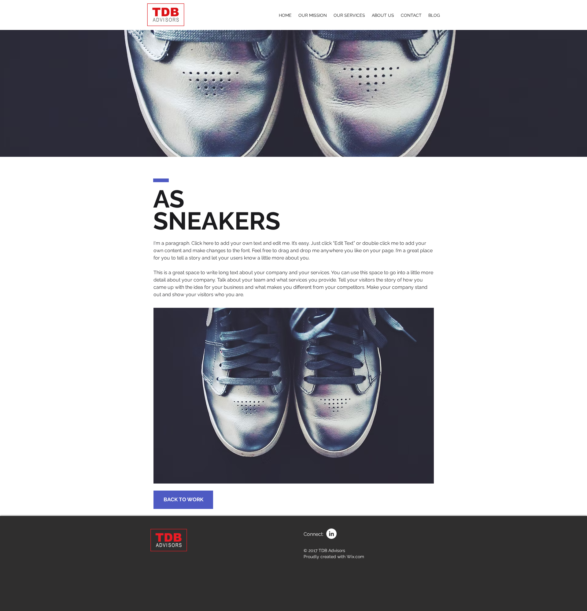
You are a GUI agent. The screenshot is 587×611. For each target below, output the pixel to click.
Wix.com (355, 556)
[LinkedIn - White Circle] (331, 533)
